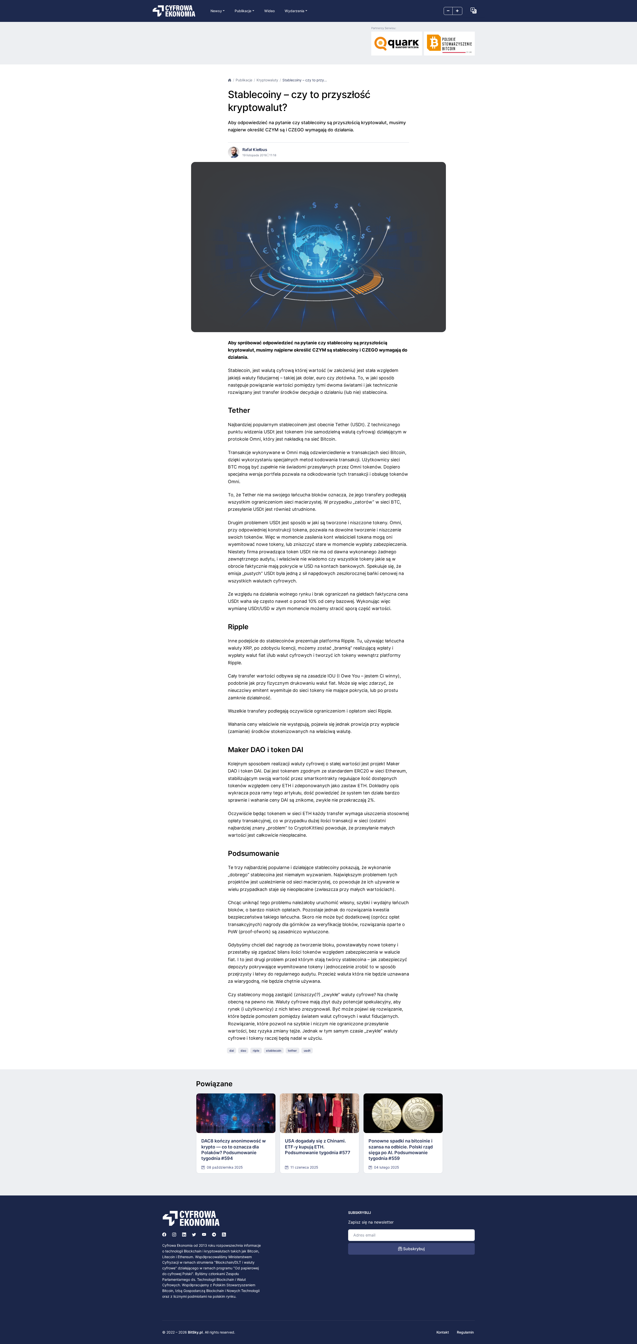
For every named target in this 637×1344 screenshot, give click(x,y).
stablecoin (273, 1050)
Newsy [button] (216, 11)
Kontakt (442, 1332)
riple (256, 1050)
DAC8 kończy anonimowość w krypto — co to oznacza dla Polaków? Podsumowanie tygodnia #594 (233, 1149)
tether (292, 1050)
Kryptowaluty (267, 80)
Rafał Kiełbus (254, 149)
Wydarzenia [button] (294, 11)
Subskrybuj (413, 1248)
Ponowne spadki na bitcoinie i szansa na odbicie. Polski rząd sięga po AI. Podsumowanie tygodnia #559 (401, 1149)
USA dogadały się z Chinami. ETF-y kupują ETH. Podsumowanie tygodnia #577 (317, 1146)
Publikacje (244, 80)
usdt (307, 1050)
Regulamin (465, 1332)
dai (231, 1050)
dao (243, 1050)
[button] (473, 10)
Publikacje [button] (243, 11)
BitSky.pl (195, 1332)
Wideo (269, 11)
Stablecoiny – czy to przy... (304, 80)
